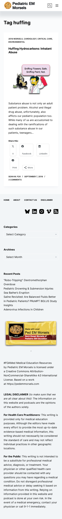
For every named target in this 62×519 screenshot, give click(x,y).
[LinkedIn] (34, 211)
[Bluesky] (27, 211)
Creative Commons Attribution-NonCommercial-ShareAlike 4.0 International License (30, 375)
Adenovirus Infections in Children (23, 309)
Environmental (16, 42)
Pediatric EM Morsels (20, 367)
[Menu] (56, 5)
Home (6, 200)
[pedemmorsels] (31, 333)
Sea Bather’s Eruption (16, 292)
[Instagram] (41, 211)
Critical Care (45, 39)
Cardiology (30, 39)
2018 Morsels (15, 39)
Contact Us (30, 200)
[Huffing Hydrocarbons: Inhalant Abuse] (31, 77)
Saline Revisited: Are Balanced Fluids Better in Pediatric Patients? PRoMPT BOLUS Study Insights (30, 301)
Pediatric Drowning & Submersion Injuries (28, 288)
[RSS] (56, 211)
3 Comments (15, 179)
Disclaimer (47, 200)
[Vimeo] (48, 211)
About (16, 200)
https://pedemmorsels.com (23, 383)
